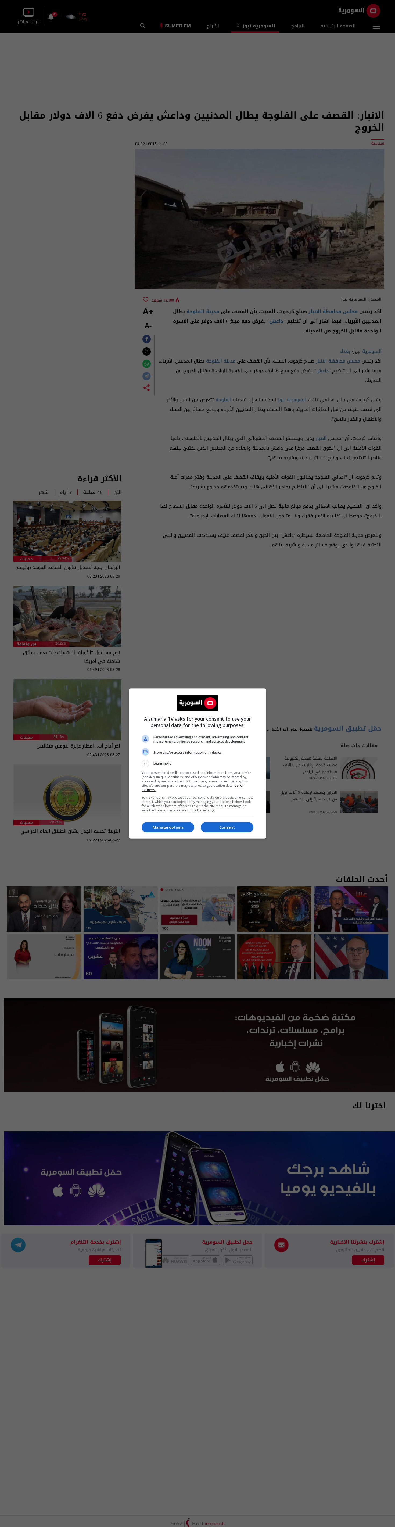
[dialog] (197, 763)
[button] (197, 763)
